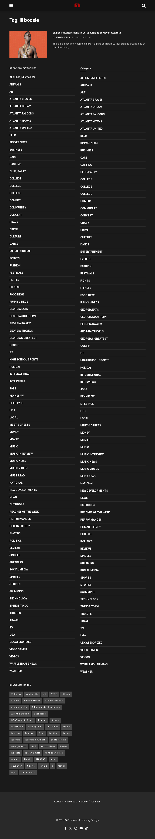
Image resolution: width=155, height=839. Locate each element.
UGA (12, 634)
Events (14, 258)
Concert (15, 214)
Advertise (70, 801)
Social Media (18, 569)
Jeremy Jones (63, 37)
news (53, 759)
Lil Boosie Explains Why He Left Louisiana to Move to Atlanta (87, 32)
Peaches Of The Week (24, 511)
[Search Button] (144, 5)
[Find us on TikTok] (86, 828)
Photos (15, 533)
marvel (15, 759)
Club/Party (17, 171)
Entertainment (20, 250)
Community (17, 207)
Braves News (18, 142)
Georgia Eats (18, 308)
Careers (83, 801)
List (12, 410)
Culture (15, 236)
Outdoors (16, 504)
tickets (15, 613)
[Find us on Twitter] (70, 828)
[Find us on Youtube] (81, 828)
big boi (42, 720)
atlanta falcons (54, 701)
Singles (14, 555)
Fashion (15, 265)
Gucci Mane (48, 746)
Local (13, 417)
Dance (13, 243)
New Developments (23, 489)
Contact (95, 801)
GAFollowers (71, 820)
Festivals (16, 272)
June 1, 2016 (80, 37)
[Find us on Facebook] (66, 828)
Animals (15, 84)
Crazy (13, 222)
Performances (20, 518)
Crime (13, 229)
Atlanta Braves (20, 98)
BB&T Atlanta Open (22, 720)
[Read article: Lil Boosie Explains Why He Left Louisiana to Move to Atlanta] (28, 44)
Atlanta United (20, 127)
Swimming (16, 591)
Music (13, 446)
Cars (12, 156)
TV (11, 627)
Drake (66, 726)
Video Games (18, 649)
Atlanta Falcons (21, 113)
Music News (17, 460)
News (13, 497)
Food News (17, 294)
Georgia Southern (22, 316)
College (15, 178)
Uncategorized (20, 641)
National (15, 482)
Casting (15, 164)
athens (66, 694)
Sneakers (16, 562)
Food (41, 733)
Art (12, 91)
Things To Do (18, 605)
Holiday (14, 366)
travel (61, 766)
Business (15, 149)
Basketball (40, 714)
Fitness (14, 287)
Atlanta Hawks (20, 120)
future (67, 733)
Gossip (14, 345)
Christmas (52, 726)
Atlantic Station (20, 714)
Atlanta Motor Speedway (46, 707)
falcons (15, 733)
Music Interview (21, 453)
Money (14, 431)
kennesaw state (54, 753)
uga (13, 772)
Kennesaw (16, 395)
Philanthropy (19, 526)
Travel (14, 620)
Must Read (17, 475)
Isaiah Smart (32, 753)
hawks (63, 746)
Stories (15, 584)
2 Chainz (16, 694)
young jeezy (28, 772)
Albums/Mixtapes (22, 77)
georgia (15, 740)
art (44, 694)
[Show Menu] (11, 5)
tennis (43, 766)
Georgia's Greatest (23, 337)
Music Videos (18, 468)
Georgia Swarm (20, 323)
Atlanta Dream (20, 106)
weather (15, 670)
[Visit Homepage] (77, 5)
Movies (14, 439)
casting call (35, 726)
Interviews (17, 381)
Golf (33, 746)
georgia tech (18, 746)
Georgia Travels (21, 330)
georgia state (58, 740)
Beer (12, 135)
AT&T (54, 694)
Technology (18, 598)
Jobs (12, 388)
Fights (14, 279)
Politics (15, 540)
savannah (16, 766)
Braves (55, 720)
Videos (14, 656)
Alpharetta (32, 694)
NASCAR (41, 759)
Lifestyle (16, 403)
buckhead (17, 726)
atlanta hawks (19, 707)
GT (11, 352)
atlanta (15, 701)
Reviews (15, 547)
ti (52, 766)
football (53, 733)
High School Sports (24, 359)
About (57, 801)
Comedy (15, 200)
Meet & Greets (19, 424)
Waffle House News (23, 663)
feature (29, 733)
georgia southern (35, 740)
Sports (14, 576)
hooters (15, 753)
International (19, 374)
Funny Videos (18, 301)
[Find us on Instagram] (75, 828)
